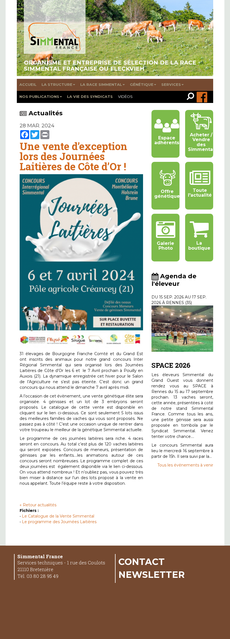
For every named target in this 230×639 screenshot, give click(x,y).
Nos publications (39, 96)
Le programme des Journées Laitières (59, 521)
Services (171, 84)
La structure (57, 84)
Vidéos (125, 96)
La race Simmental (101, 84)
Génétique (141, 84)
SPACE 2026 (170, 365)
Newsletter (151, 574)
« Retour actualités (38, 504)
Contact (141, 561)
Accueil (27, 84)
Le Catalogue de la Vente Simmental (58, 516)
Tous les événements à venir (185, 465)
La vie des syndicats (90, 96)
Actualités (46, 113)
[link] (192, 97)
